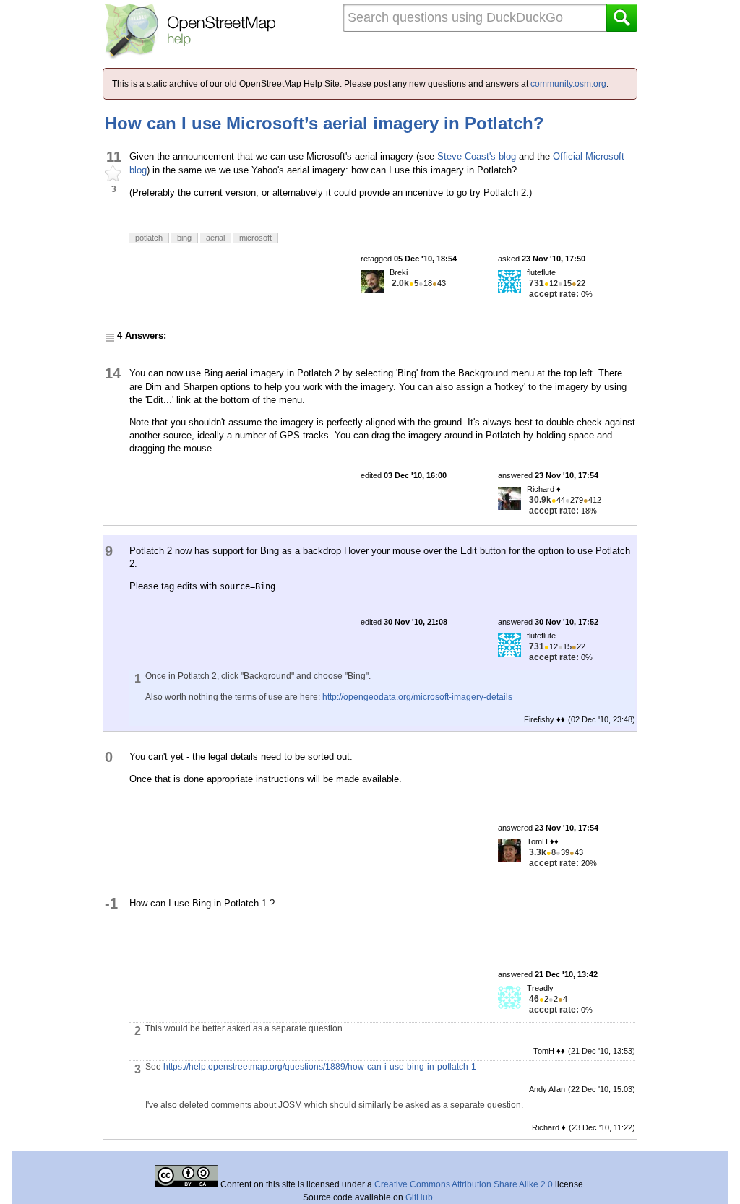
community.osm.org (568, 84)
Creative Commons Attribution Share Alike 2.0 (463, 1184)
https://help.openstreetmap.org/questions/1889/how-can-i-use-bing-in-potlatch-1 (319, 1067)
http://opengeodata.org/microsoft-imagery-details (417, 697)
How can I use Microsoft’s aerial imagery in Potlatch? (324, 123)
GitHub (420, 1197)
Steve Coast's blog (476, 156)
